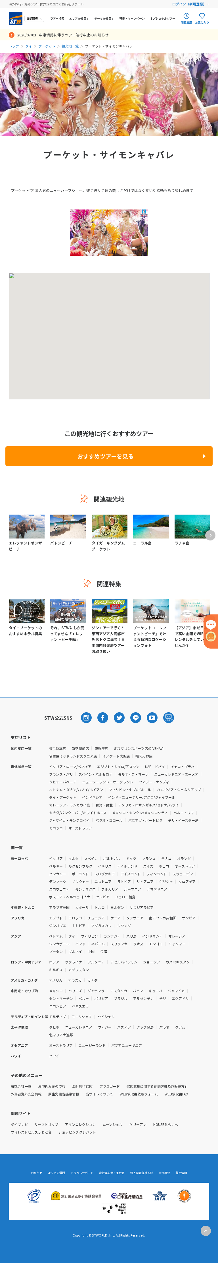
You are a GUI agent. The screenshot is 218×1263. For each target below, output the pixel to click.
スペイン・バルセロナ (95, 774)
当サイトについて (99, 1093)
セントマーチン (61, 998)
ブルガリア (109, 889)
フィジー (105, 1027)
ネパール (98, 943)
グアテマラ (95, 990)
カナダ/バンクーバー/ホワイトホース (77, 812)
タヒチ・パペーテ (62, 781)
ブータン (56, 951)
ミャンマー (176, 943)
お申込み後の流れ (51, 1086)
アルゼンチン (143, 998)
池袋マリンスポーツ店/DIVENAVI (139, 748)
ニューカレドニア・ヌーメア (176, 774)
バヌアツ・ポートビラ (145, 820)
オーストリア (185, 866)
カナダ (92, 980)
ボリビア (101, 998)
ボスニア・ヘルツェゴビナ (69, 896)
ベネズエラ (80, 1006)
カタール (82, 907)
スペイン (91, 858)
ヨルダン (117, 907)
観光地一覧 (70, 46)
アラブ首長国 (59, 907)
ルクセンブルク (80, 866)
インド (80, 943)
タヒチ (54, 1027)
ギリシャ (166, 881)
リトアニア (145, 881)
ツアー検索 (57, 18)
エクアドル (180, 998)
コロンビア (57, 1006)
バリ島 (131, 936)
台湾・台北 (104, 804)
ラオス (138, 943)
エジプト (56, 917)
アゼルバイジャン (123, 961)
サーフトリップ (46, 1124)
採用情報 (181, 1172)
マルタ (73, 858)
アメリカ (55, 980)
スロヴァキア (105, 873)
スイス (148, 866)
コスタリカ (118, 990)
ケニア (115, 917)
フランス (149, 858)
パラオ (164, 1027)
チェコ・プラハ (182, 766)
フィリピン (89, 936)
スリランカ (118, 943)
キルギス (56, 969)
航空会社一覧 (21, 1086)
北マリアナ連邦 (61, 1034)
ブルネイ (75, 951)
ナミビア (78, 925)
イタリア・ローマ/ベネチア (70, 766)
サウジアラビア (142, 907)
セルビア (102, 896)
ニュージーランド (92, 1045)
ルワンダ (124, 925)
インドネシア (92, 797)
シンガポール (59, 943)
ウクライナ (73, 961)
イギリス (105, 866)
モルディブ (57, 1016)
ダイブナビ (19, 1124)
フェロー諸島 (125, 896)
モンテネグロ (85, 889)
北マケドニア (157, 889)
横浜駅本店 (57, 748)
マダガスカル (101, 925)
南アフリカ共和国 (162, 917)
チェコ (164, 866)
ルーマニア (132, 889)
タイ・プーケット (62, 797)
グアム (180, 1027)
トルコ (100, 907)
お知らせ (36, 1172)
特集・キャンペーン (132, 18)
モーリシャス (82, 1016)
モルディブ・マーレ (133, 774)
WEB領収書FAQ (176, 1093)
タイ (28, 46)
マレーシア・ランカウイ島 (69, 804)
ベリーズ (75, 990)
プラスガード (109, 1086)
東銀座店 (101, 748)
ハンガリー (57, 873)
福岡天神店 (143, 756)
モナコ (166, 858)
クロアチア (187, 881)
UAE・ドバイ (155, 766)
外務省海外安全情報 (26, 1093)
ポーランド (80, 873)
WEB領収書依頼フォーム (139, 1093)
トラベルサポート (82, 1172)
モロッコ (56, 828)
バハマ (138, 990)
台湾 (103, 951)
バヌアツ (124, 1027)
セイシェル (106, 1016)
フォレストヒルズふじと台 (31, 1132)
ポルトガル (111, 858)
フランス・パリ (61, 774)
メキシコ (56, 990)
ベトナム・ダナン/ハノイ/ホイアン (76, 789)
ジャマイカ (176, 990)
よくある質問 (56, 1172)
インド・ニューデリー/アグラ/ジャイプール (141, 797)
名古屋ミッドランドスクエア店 (73, 756)
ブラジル (120, 998)
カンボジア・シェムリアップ (179, 789)
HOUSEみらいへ (165, 1124)
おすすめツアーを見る (105, 456)
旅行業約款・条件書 (112, 1172)
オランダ (184, 858)
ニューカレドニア (78, 1027)
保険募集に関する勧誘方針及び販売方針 (157, 1086)
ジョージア (151, 961)
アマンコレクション (80, 1124)
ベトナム (56, 936)
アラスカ (75, 980)
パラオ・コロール (109, 820)
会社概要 (164, 1172)
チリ (162, 998)
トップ (14, 46)
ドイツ (131, 858)
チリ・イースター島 (183, 820)
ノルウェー (80, 881)
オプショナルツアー (162, 18)
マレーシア (176, 936)
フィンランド (156, 873)
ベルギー (56, 866)
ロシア (54, 961)
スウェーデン (183, 873)
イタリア (56, 858)
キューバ (155, 990)
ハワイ (54, 1055)
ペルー (84, 998)
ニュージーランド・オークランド (107, 781)
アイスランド (131, 873)
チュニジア (96, 917)
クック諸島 (145, 1027)
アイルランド (127, 866)
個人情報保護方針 (141, 1172)
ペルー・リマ (183, 812)
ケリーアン (137, 1124)
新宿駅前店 (80, 748)
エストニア (103, 881)
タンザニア (134, 917)
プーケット (46, 46)
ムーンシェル (112, 1124)
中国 (91, 951)
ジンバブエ (57, 925)
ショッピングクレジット (77, 1132)
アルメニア (96, 961)
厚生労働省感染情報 (63, 1093)
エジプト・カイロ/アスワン (118, 766)
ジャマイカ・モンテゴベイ (69, 820)
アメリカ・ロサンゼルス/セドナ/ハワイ (148, 804)
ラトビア (124, 881)
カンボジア (112, 936)
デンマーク (57, 881)
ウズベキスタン (178, 961)
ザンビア (189, 917)
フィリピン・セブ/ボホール (130, 789)
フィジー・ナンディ (154, 781)
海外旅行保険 (82, 1086)
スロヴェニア (59, 889)
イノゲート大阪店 (116, 756)
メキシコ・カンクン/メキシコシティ (140, 812)
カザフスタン (78, 969)
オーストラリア (80, 828)
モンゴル (156, 943)
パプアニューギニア (126, 1045)
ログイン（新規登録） (189, 3)
